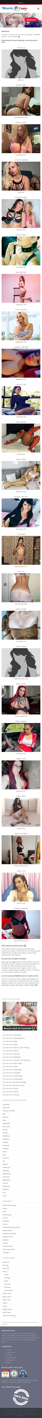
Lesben (5, 1306)
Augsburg (6, 1170)
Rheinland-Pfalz (8, 1237)
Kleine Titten (7, 1300)
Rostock (5, 1183)
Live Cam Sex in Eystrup (10, 1088)
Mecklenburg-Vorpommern (11, 1227)
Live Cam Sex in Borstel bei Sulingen (14, 1082)
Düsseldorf (6, 1104)
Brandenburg (7, 1215)
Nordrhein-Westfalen (9, 1234)
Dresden (5, 1133)
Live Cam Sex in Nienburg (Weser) (14, 1038)
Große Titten (7, 1293)
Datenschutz (33, 1413)
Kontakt (26, 1413)
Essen (4, 1196)
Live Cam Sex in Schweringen (12, 1070)
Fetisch (5, 1271)
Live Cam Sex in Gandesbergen (13, 1076)
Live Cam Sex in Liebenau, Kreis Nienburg (16, 1060)
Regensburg (6, 1174)
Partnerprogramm (10, 1413)
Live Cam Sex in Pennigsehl (11, 1073)
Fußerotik (7, 1287)
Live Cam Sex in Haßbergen (12, 1057)
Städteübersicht (10, 1360)
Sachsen (5, 1243)
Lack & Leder (8, 1290)
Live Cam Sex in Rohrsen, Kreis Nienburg (16, 1048)
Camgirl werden (10, 1352)
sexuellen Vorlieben (8, 970)
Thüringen (6, 1252)
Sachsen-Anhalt (8, 1246)
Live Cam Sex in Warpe (10, 1066)
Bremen (5, 1218)
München (6, 1117)
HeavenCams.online (20, 1410)
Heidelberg (6, 1136)
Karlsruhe (6, 1189)
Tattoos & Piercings (9, 1315)
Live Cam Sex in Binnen (10, 1044)
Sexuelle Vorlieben (11, 1357)
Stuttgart (5, 1142)
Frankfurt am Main (9, 1111)
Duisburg (5, 1148)
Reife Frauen (7, 1312)
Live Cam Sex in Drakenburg (12, 1035)
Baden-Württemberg (9, 1205)
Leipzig (5, 1130)
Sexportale (9, 1355)
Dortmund (6, 1177)
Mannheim (6, 1108)
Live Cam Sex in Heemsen (11, 1054)
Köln (4, 1114)
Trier (4, 1192)
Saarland (5, 1240)
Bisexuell (5, 1265)
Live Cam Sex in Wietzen (11, 1051)
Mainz (5, 1120)
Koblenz (5, 1164)
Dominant (7, 1284)
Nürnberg (6, 1139)
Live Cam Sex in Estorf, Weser (12, 1063)
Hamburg (6, 1221)
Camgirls (17, 964)
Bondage (7, 1278)
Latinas (5, 1303)
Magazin (21, 2)
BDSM (6, 1275)
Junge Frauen (7, 1297)
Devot (6, 1281)
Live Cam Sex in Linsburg (11, 1095)
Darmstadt (6, 1126)
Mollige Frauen (7, 1309)
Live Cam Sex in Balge (10, 1041)
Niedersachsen (7, 1230)
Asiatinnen (6, 1262)
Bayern (5, 1208)
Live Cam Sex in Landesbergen (13, 1079)
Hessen (5, 1224)
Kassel (5, 1152)
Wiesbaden (6, 1123)
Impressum (21, 1415)
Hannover (6, 1158)
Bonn (4, 1155)
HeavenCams (5, 1322)
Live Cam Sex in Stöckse (11, 1092)
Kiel (4, 1161)
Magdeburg (6, 1180)
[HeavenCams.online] (15, 8)
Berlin (4, 1212)
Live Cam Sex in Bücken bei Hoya (13, 1085)
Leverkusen (6, 1167)
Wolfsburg (6, 1186)
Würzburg (6, 1145)
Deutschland (14, 1322)
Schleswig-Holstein (9, 1249)
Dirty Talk (6, 1268)
